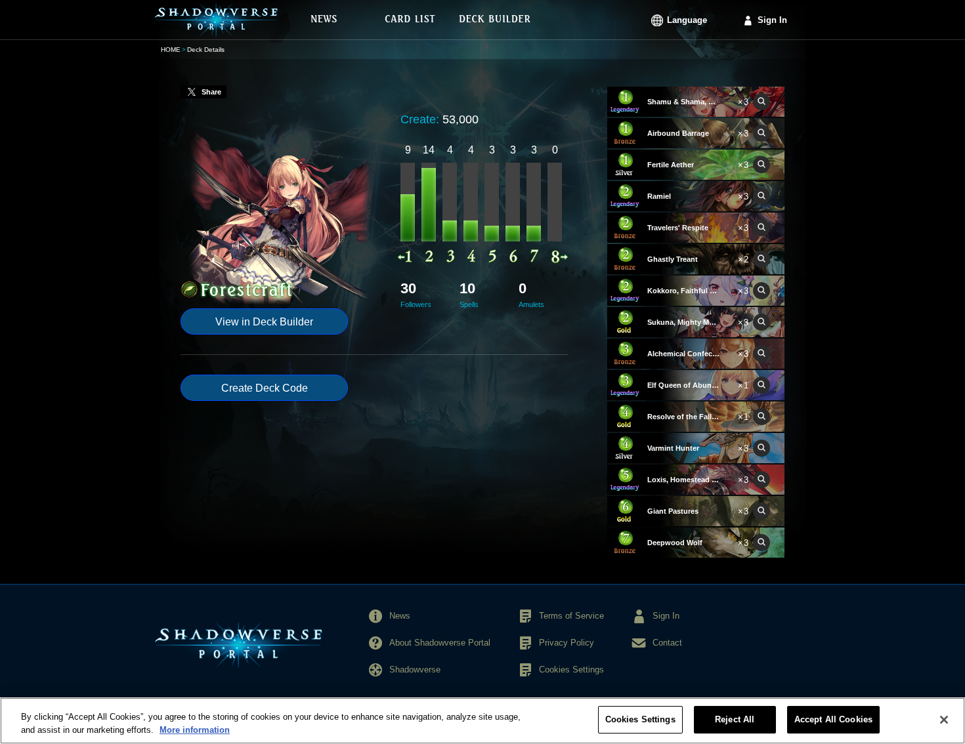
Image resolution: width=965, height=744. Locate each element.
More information (195, 730)
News (399, 616)
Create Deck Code (264, 388)
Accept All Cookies (833, 719)
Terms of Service (571, 616)
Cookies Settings (640, 719)
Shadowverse (414, 669)
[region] (482, 720)
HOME (171, 49)
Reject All (734, 719)
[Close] (944, 719)
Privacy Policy (566, 643)
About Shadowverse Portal (439, 643)
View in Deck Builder (264, 321)
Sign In (772, 20)
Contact (667, 643)
